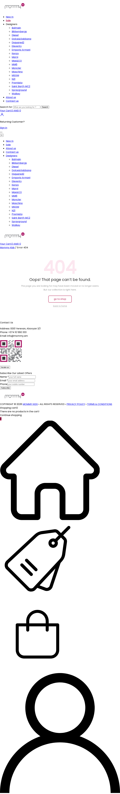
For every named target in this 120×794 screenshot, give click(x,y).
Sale (8, 20)
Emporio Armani (21, 49)
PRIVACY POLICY (76, 404)
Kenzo (15, 53)
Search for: (6, 107)
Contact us (12, 101)
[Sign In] (2, 115)
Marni (15, 57)
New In (9, 17)
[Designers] (37, 595)
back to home (60, 306)
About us (11, 97)
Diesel (15, 35)
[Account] (60, 792)
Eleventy (17, 46)
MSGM (15, 75)
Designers (11, 155)
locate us (5, 367)
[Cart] (37, 671)
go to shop (60, 299)
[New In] (50, 519)
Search (45, 107)
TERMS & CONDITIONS (99, 404)
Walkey (16, 93)
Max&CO (17, 60)
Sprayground (19, 90)
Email (4, 380)
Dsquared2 (18, 42)
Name (4, 376)
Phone (3, 384)
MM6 (14, 64)
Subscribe (5, 388)
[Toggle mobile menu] (1, 132)
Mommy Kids (7, 247)
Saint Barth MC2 (21, 86)
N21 (13, 79)
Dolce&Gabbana (21, 39)
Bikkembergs (19, 31)
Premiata (17, 82)
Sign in (3, 127)
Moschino (17, 71)
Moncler (16, 68)
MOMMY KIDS (30, 404)
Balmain (16, 28)
